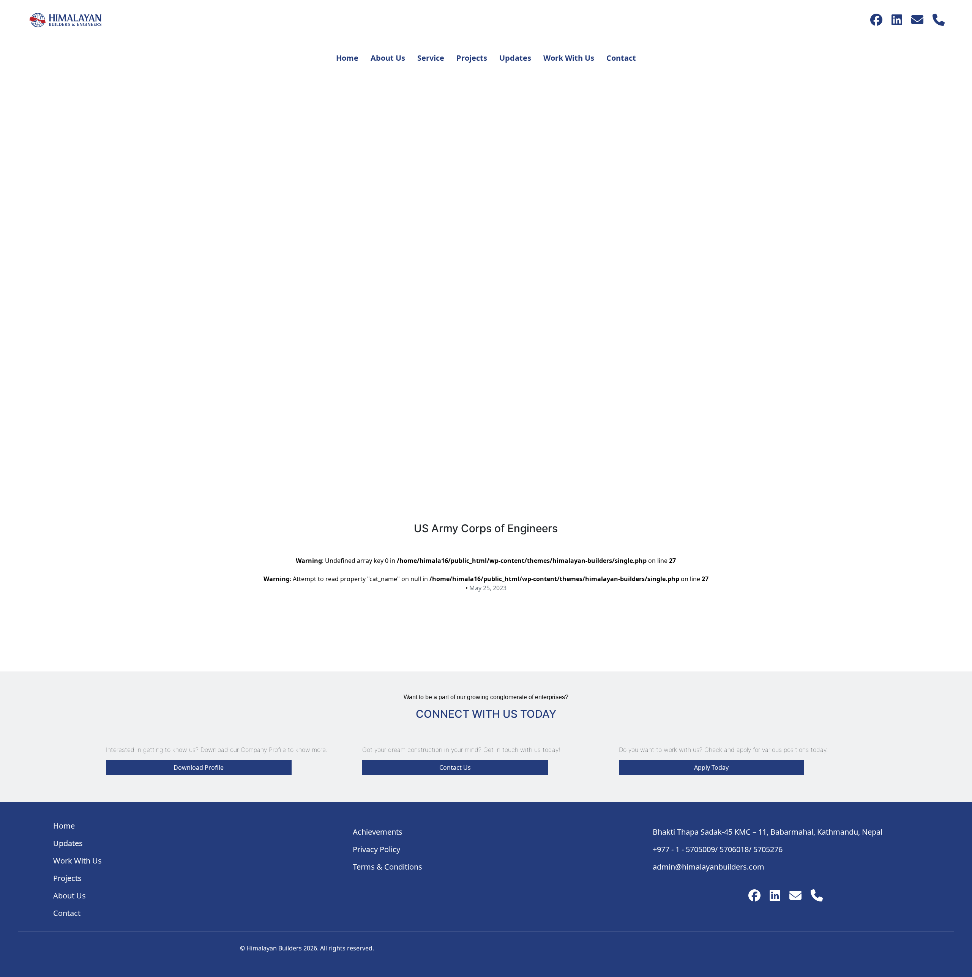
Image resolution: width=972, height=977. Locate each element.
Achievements (377, 832)
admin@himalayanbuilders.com (708, 867)
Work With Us (568, 58)
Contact (621, 58)
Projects (471, 58)
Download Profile (199, 767)
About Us (388, 58)
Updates (515, 58)
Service (430, 58)
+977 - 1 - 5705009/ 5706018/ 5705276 (718, 849)
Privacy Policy (376, 849)
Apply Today (711, 767)
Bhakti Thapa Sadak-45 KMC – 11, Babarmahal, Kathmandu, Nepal (767, 832)
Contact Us (455, 767)
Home (347, 58)
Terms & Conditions (387, 867)
